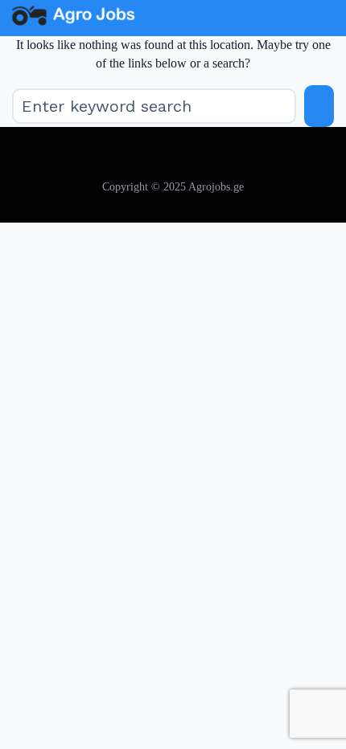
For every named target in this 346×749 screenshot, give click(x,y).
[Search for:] (154, 106)
